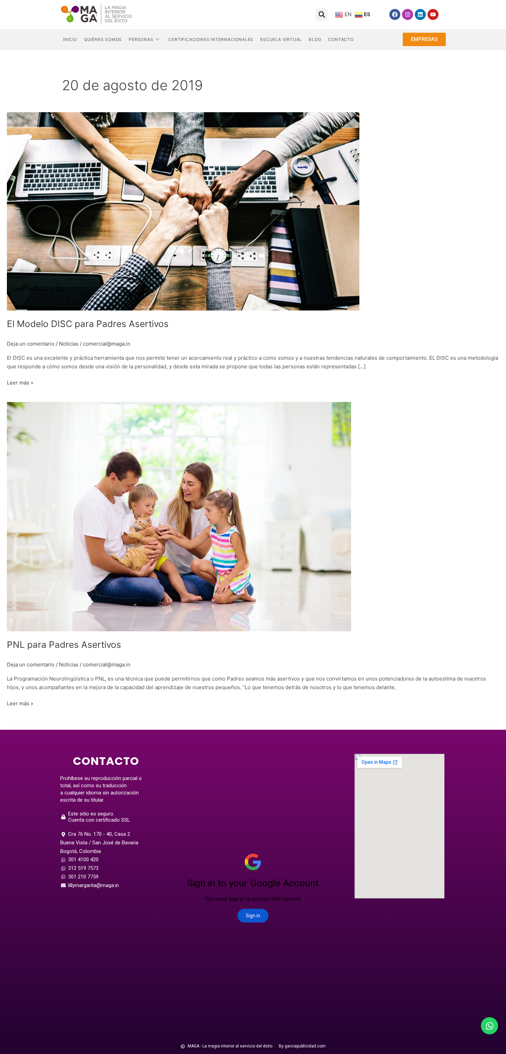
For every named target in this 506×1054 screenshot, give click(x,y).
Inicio (70, 39)
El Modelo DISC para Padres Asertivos (88, 323)
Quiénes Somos (103, 39)
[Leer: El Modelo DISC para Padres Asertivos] (183, 211)
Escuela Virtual (281, 39)
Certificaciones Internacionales (210, 39)
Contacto (341, 39)
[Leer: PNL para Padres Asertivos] (179, 516)
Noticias (68, 343)
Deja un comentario (30, 343)
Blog (315, 39)
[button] (322, 15)
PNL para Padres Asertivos (64, 644)
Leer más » (20, 382)
